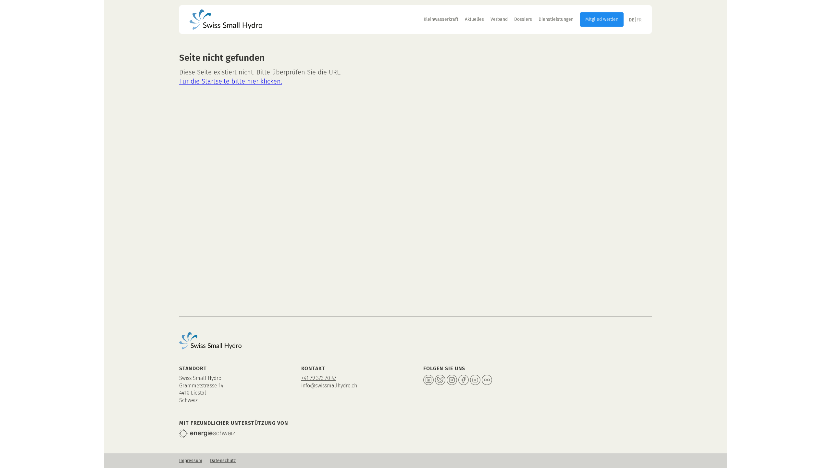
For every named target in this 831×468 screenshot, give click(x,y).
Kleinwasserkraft (441, 19)
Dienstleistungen (556, 19)
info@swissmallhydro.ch (329, 386)
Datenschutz (223, 460)
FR (639, 20)
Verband (499, 19)
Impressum (190, 460)
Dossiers (523, 19)
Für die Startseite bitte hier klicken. (230, 81)
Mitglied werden (601, 19)
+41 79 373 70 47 (318, 378)
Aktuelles (474, 19)
